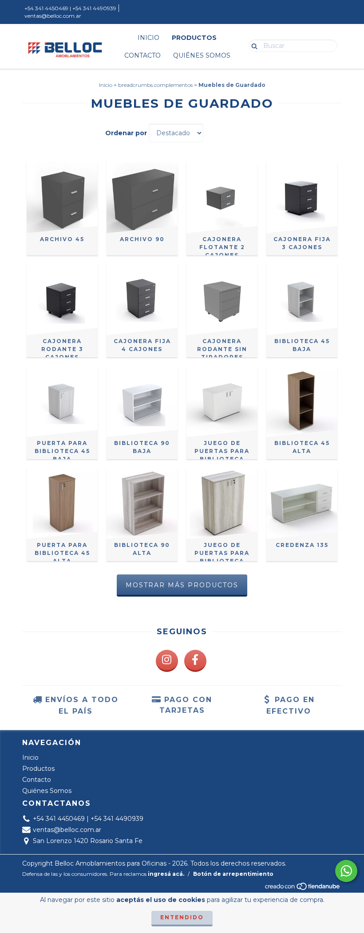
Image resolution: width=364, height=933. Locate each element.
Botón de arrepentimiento (233, 874)
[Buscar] (252, 45)
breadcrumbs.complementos (155, 85)
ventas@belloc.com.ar (52, 15)
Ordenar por (126, 133)
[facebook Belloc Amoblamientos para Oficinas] (195, 661)
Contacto (142, 55)
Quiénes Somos (201, 55)
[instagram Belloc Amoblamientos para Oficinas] (167, 661)
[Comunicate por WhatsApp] (346, 871)
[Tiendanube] (303, 889)
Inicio (148, 38)
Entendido (182, 917)
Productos (194, 38)
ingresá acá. (166, 874)
